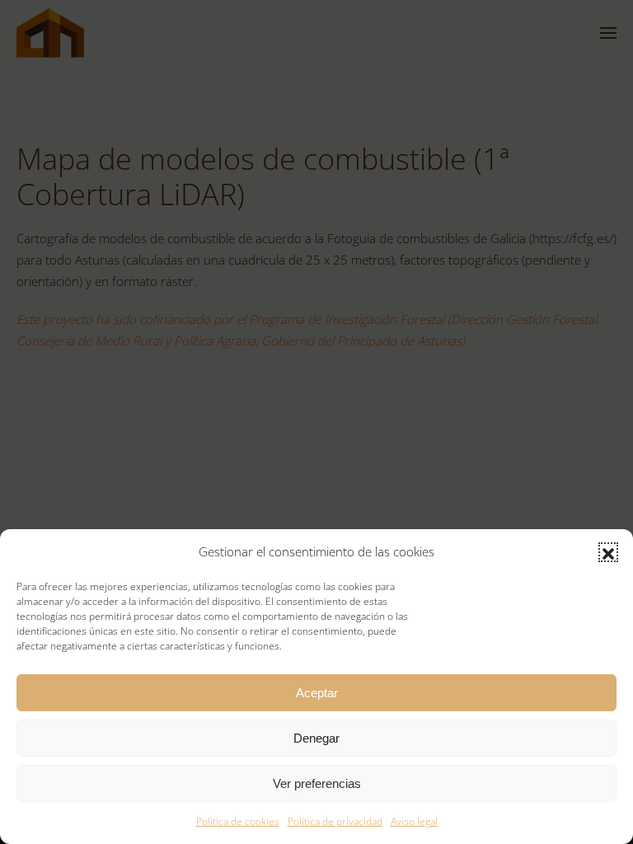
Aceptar (317, 693)
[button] (608, 552)
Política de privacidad (335, 821)
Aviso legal (414, 821)
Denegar (316, 738)
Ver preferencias (317, 783)
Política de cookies (237, 821)
